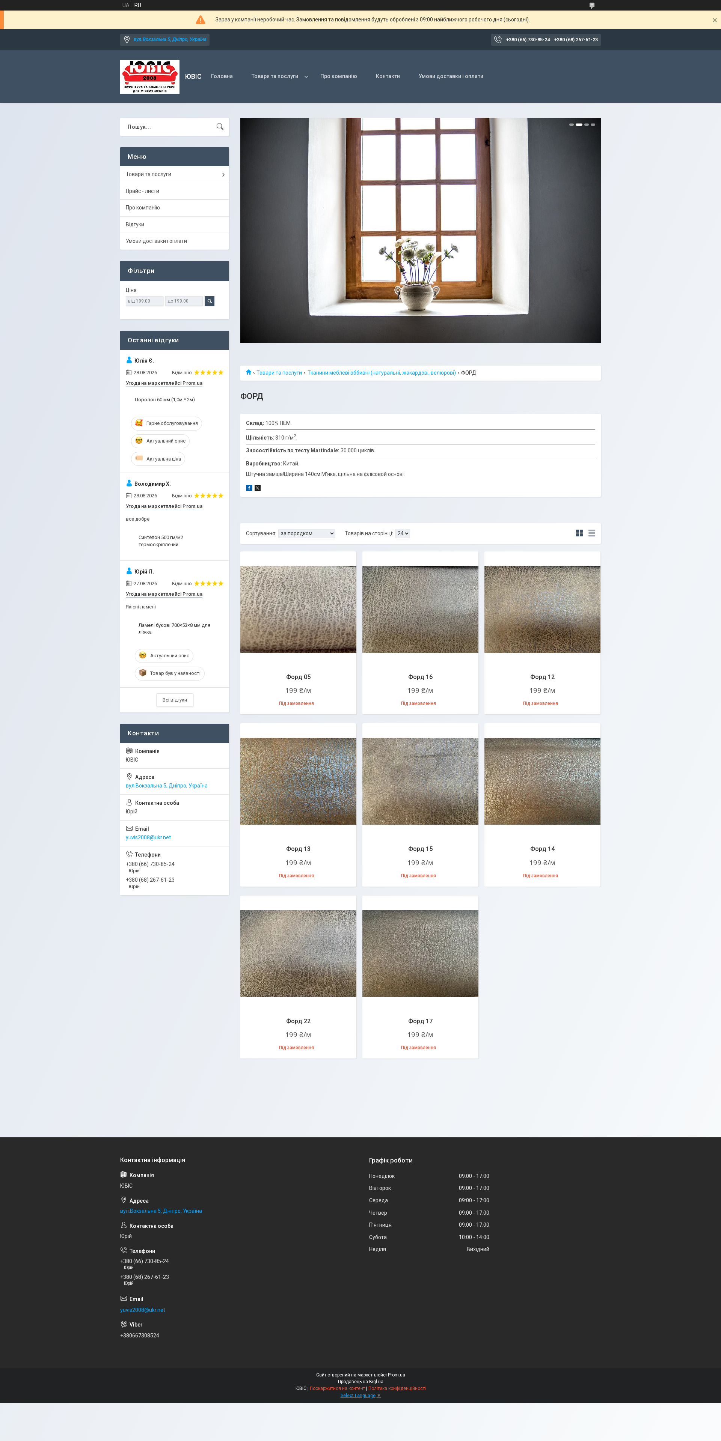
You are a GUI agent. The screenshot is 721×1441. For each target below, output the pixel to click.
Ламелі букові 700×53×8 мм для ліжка (174, 628)
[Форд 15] (420, 781)
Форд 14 (542, 848)
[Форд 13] (298, 781)
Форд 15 (420, 848)
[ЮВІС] (149, 77)
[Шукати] (220, 127)
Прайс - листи (142, 191)
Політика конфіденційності (397, 1388)
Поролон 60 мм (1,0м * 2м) (165, 399)
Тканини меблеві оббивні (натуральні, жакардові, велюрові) (382, 373)
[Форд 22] (298, 954)
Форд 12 (542, 677)
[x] (258, 489)
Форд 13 (298, 848)
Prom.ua (396, 1375)
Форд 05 (298, 677)
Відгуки (135, 224)
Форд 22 (298, 1021)
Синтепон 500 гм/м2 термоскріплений (161, 541)
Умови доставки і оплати (451, 76)
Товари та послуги (275, 76)
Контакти (388, 76)
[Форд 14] (542, 781)
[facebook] (249, 489)
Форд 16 (420, 677)
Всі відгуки (175, 700)
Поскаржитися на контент (337, 1388)
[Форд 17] (420, 954)
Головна (222, 76)
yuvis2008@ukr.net (148, 837)
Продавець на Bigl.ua (360, 1381)
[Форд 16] (420, 609)
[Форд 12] (542, 609)
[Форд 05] (298, 609)
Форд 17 (420, 1021)
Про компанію (338, 76)
